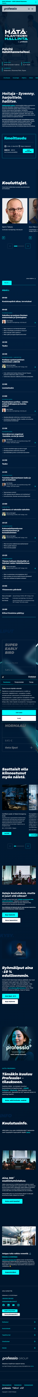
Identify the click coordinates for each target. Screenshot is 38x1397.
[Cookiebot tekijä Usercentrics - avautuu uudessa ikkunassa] (28, 677)
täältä (28, 1132)
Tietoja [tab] (31, 682)
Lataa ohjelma (30, 278)
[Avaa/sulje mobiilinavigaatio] (32, 8)
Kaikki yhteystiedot (9, 1310)
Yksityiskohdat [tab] (19, 682)
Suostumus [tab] (6, 682)
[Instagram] (18, 1305)
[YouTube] (13, 1305)
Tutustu (4, 3)
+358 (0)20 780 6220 (7, 1298)
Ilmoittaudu (7, 78)
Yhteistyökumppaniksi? (11, 1314)
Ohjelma (24, 78)
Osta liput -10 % (10, 996)
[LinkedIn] (8, 1305)
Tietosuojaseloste (6, 1385)
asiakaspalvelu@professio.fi (9, 1301)
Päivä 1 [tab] (6, 283)
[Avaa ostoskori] (28, 8)
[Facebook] (3, 1305)
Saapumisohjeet (10, 1272)
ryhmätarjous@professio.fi (17, 988)
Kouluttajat (16, 78)
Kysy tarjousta (10, 915)
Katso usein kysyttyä (12, 1201)
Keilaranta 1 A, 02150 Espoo (9, 1256)
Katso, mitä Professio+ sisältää (15, 1100)
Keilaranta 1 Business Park (9, 1259)
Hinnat (31, 78)
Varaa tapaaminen (11, 920)
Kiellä (19, 718)
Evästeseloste (17, 1385)
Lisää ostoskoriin (28, 151)
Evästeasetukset (28, 1385)
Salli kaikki (19, 712)
